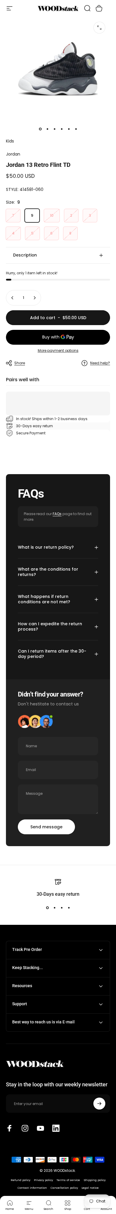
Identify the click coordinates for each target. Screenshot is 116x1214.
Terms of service (68, 1180)
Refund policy (20, 1180)
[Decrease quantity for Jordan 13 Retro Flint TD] (12, 297)
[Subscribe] (99, 1103)
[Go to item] (40, 129)
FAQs (57, 513)
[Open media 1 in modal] (99, 28)
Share (19, 362)
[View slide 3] (61, 907)
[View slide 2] (54, 907)
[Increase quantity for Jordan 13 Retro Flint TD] (34, 297)
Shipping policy (95, 1180)
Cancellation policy (64, 1188)
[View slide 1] (47, 907)
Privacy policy (43, 1180)
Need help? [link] (100, 363)
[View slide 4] (68, 907)
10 (52, 215)
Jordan (13, 154)
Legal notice (90, 1188)
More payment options (58, 350)
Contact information (32, 1188)
